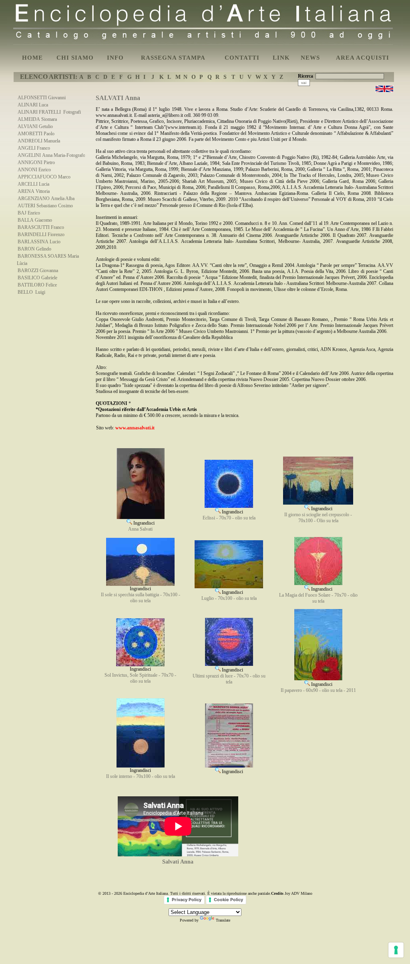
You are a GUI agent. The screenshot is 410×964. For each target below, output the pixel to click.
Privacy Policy (186, 899)
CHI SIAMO (75, 57)
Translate (223, 920)
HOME (32, 57)
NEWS (310, 57)
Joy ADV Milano (298, 893)
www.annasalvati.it (135, 428)
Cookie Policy (228, 899)
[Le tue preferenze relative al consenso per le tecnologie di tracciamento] (396, 950)
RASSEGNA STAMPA (173, 57)
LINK (281, 57)
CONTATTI (242, 57)
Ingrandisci (143, 523)
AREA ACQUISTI (362, 57)
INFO (115, 57)
